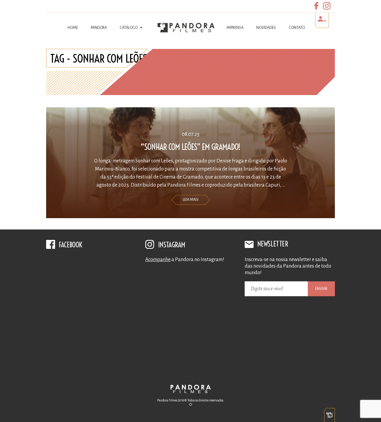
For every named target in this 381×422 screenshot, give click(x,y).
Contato (297, 28)
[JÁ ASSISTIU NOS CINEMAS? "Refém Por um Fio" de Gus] (190, 297)
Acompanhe (158, 259)
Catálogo (129, 28)
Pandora (99, 28)
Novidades (266, 28)
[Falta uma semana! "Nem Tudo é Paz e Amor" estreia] (190, 350)
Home (73, 28)
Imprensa (235, 28)
